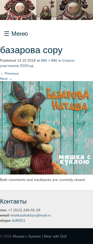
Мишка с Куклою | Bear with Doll (39, 236)
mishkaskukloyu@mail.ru (30, 215)
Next (6, 78)
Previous (9, 73)
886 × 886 (49, 60)
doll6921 (19, 220)
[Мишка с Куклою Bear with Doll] (46, 10)
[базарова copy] (46, 128)
